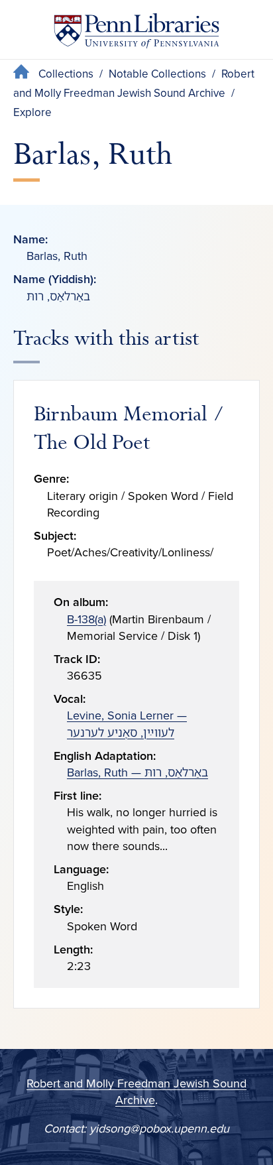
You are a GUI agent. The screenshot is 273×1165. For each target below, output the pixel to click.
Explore (32, 112)
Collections (65, 74)
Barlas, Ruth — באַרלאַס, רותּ (137, 772)
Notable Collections (157, 74)
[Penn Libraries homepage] (136, 33)
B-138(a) (86, 619)
